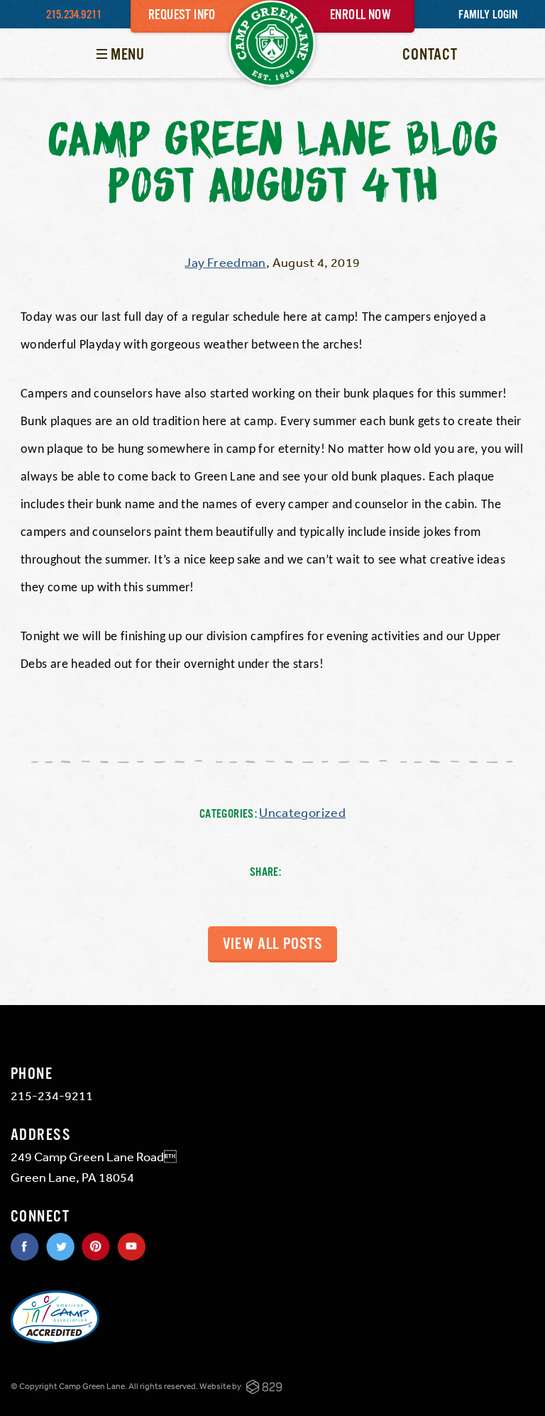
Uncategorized (302, 812)
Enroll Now (360, 15)
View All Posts (272, 944)
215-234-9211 (52, 1095)
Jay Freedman (225, 262)
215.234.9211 (73, 15)
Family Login (487, 15)
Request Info (182, 15)
